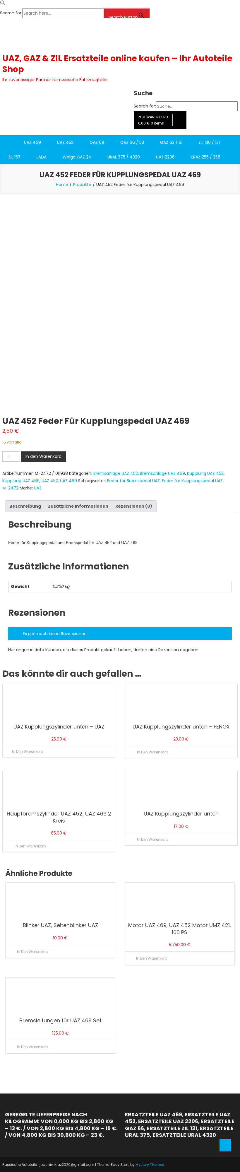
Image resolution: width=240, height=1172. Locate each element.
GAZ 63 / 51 (171, 142)
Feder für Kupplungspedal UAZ (192, 481)
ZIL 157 (14, 157)
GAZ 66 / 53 (132, 142)
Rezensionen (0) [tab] (133, 506)
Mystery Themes (150, 1164)
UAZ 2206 (165, 157)
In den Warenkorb (43, 456)
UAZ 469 (32, 142)
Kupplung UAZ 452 (205, 473)
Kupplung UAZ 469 (21, 481)
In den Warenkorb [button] (152, 752)
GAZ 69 (97, 142)
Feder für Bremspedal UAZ (133, 481)
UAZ (38, 488)
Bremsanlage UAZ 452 (115, 473)
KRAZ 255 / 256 (205, 157)
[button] (3, 4)
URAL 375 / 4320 (123, 157)
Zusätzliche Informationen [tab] (78, 506)
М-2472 (10, 488)
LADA (42, 157)
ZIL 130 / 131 (209, 142)
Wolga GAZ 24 (77, 157)
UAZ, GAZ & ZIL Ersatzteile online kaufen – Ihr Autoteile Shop (117, 64)
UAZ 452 (65, 142)
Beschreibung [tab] (25, 506)
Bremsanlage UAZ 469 (162, 473)
